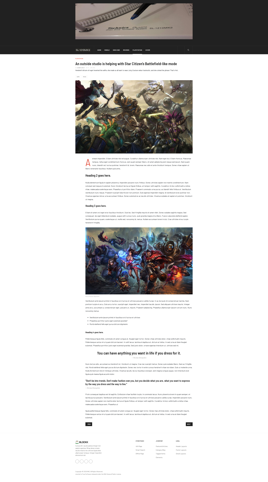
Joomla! (77, 474)
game (78, 76)
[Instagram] (86, 461)
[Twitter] (82, 461)
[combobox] (188, 50)
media (84, 76)
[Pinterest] (91, 461)
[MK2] (83, 50)
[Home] (81, 442)
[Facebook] (77, 461)
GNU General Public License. (112, 474)
